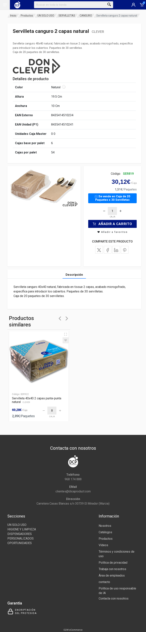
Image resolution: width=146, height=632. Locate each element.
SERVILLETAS (67, 15)
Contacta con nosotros (114, 598)
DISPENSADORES (19, 534)
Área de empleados (112, 575)
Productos (27, 15)
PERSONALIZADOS (20, 538)
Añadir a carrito (115, 224)
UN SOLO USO (45, 15)
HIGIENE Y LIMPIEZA (21, 529)
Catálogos (105, 532)
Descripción (74, 274)
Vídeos (103, 545)
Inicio (13, 15)
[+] (120, 211)
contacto (104, 582)
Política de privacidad (113, 562)
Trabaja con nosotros (112, 569)
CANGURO (86, 15)
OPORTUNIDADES (19, 543)
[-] (104, 211)
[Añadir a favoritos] (66, 340)
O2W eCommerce (73, 629)
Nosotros (105, 526)
